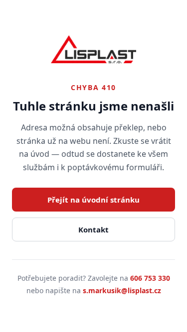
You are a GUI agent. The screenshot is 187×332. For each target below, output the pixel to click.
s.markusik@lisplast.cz (122, 290)
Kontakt (93, 229)
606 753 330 (150, 278)
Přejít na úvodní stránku (93, 200)
